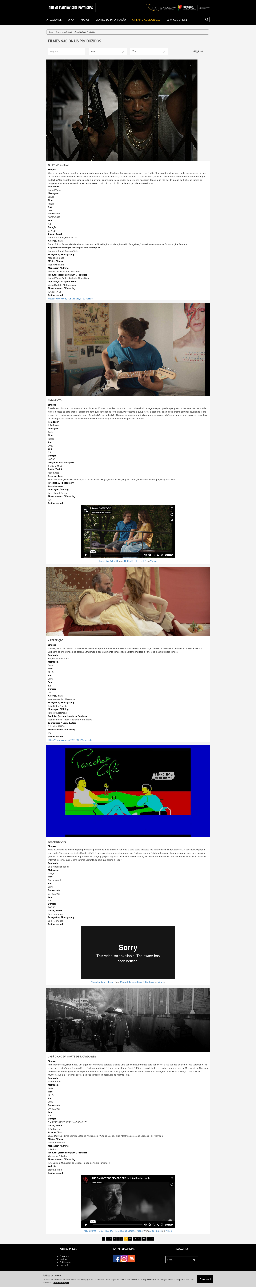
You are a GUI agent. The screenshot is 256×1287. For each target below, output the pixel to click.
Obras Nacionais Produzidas (84, 32)
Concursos (64, 1256)
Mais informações (61, 1282)
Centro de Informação (111, 19)
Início (51, 32)
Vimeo (153, 560)
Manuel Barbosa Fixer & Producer (137, 981)
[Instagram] (124, 1258)
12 (135, 1239)
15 (149, 1239)
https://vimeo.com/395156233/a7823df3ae (70, 298)
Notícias (63, 1259)
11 (130, 1239)
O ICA (71, 19)
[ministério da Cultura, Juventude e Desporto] (194, 8)
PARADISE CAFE (57, 841)
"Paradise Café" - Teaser (102, 981)
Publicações (65, 1262)
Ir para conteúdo (206, 1)
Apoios (85, 19)
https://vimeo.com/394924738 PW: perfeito (70, 739)
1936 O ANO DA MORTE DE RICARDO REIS (72, 1056)
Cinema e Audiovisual (146, 19)
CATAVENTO (54, 400)
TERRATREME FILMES (135, 560)
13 (139, 1239)
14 (144, 1239)
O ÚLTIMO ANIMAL (58, 165)
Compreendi (205, 1279)
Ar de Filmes (155, 1230)
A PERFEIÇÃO (55, 640)
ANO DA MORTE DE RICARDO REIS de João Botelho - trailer (113, 1230)
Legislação (64, 1265)
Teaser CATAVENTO (108, 560)
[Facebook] (116, 1258)
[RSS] (131, 1258)
